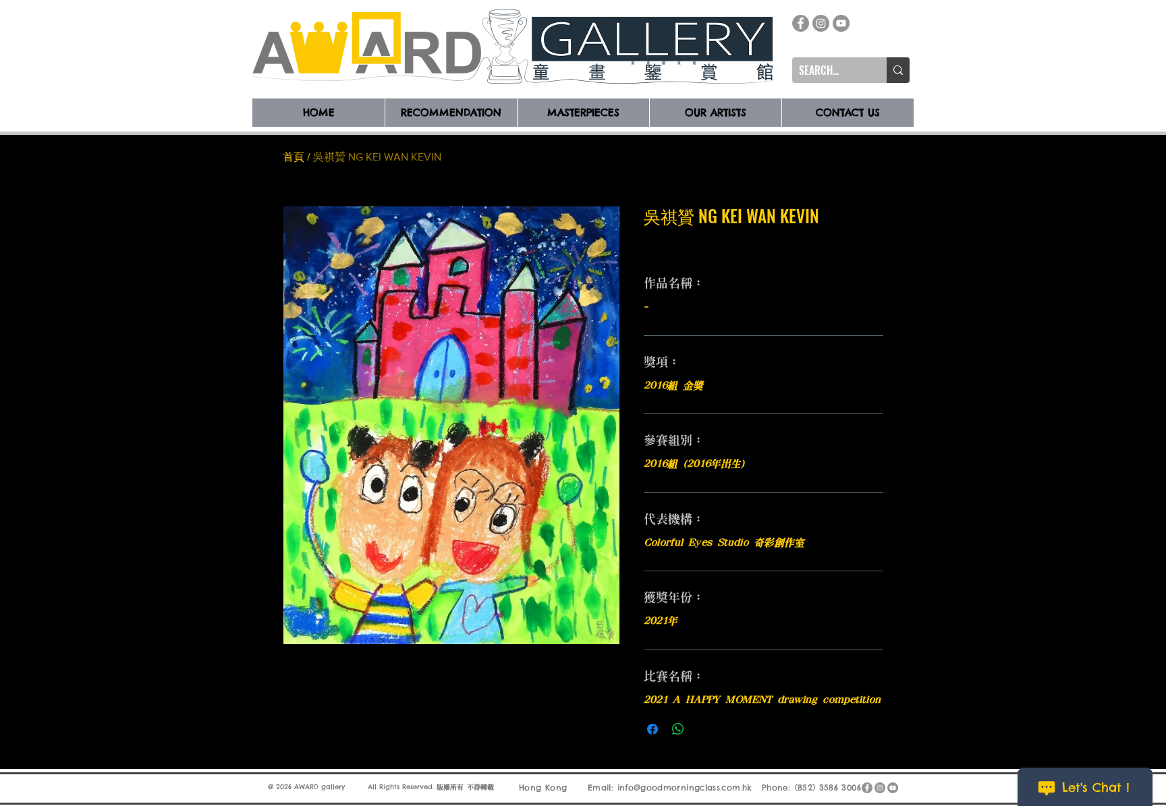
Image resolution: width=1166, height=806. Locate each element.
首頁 (293, 157)
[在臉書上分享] (652, 729)
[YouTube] (841, 23)
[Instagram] (820, 23)
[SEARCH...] (898, 70)
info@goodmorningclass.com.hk (684, 787)
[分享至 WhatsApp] (678, 729)
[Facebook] (800, 23)
